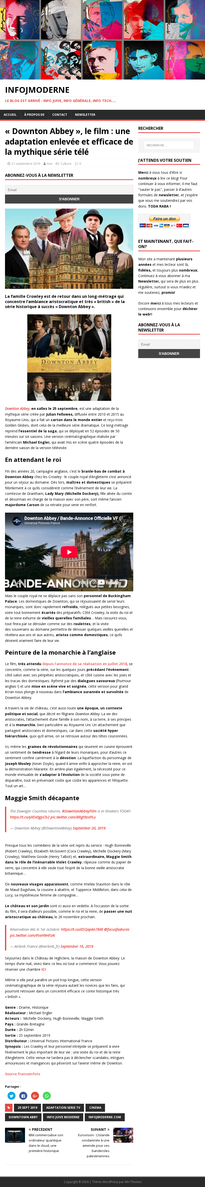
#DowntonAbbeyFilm (79, 810)
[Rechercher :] (169, 145)
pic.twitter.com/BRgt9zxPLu (73, 816)
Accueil (10, 115)
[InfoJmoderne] (102, 76)
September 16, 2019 (76, 946)
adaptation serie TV (63, 1107)
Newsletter (85, 115)
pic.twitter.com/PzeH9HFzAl (32, 935)
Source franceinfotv (22, 1073)
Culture (66, 163)
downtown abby (23, 1117)
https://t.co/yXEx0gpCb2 (30, 816)
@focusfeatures (116, 929)
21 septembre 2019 (26, 163)
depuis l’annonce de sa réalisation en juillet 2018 (84, 663)
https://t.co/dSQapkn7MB (82, 929)
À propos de (34, 115)
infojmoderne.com (104, 1117)
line (49, 163)
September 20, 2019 (89, 827)
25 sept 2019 (27, 1107)
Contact (59, 115)
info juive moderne (63, 1117)
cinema (95, 1107)
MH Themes (133, 1182)
